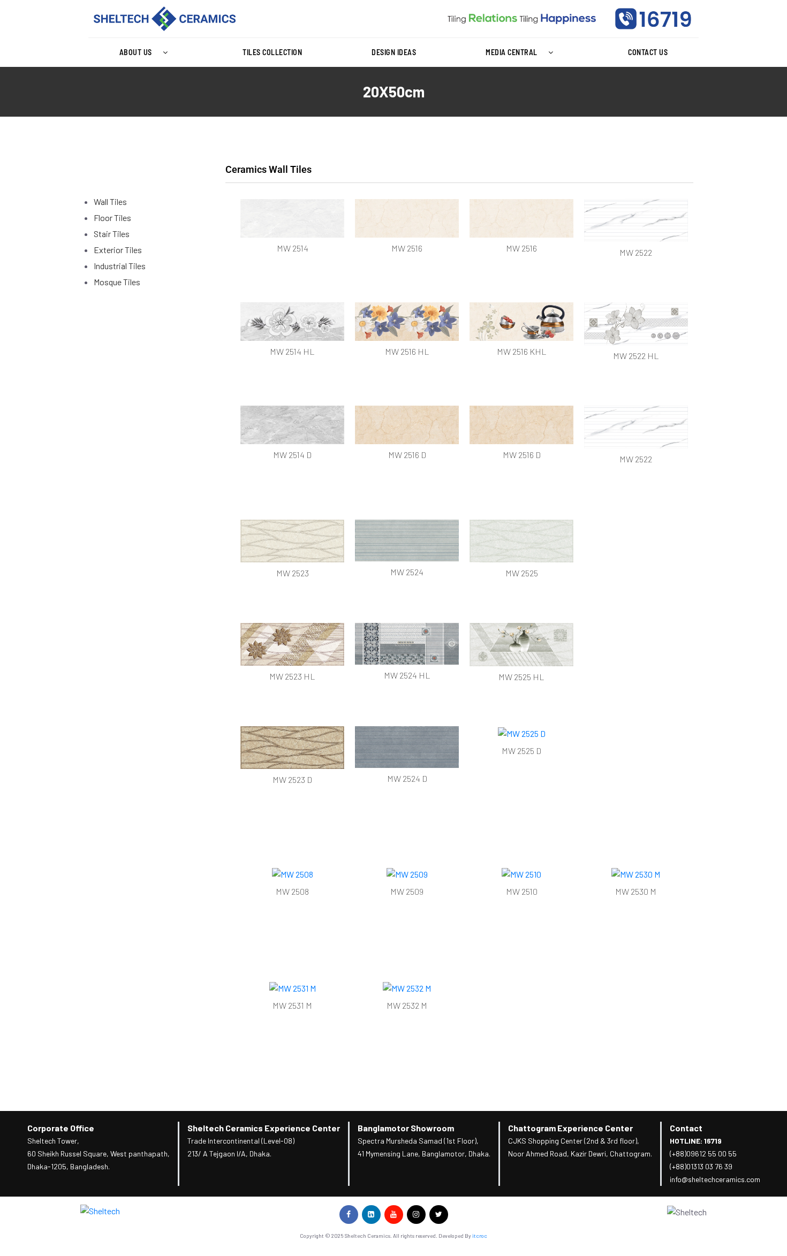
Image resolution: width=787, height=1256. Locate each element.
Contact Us (648, 52)
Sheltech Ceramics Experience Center (263, 1128)
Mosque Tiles (117, 282)
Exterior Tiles (118, 250)
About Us (135, 52)
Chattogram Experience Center (570, 1128)
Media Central (512, 52)
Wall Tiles (110, 201)
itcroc (479, 1235)
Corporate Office (60, 1128)
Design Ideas (394, 52)
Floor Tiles (112, 217)
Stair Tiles (112, 234)
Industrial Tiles (120, 266)
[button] (146, 52)
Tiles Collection (272, 52)
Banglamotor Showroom (406, 1128)
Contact (686, 1128)
